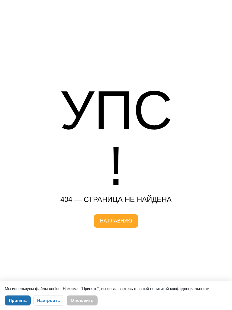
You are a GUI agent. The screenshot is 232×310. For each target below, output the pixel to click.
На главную (116, 220)
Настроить (48, 300)
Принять (18, 300)
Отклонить (82, 300)
